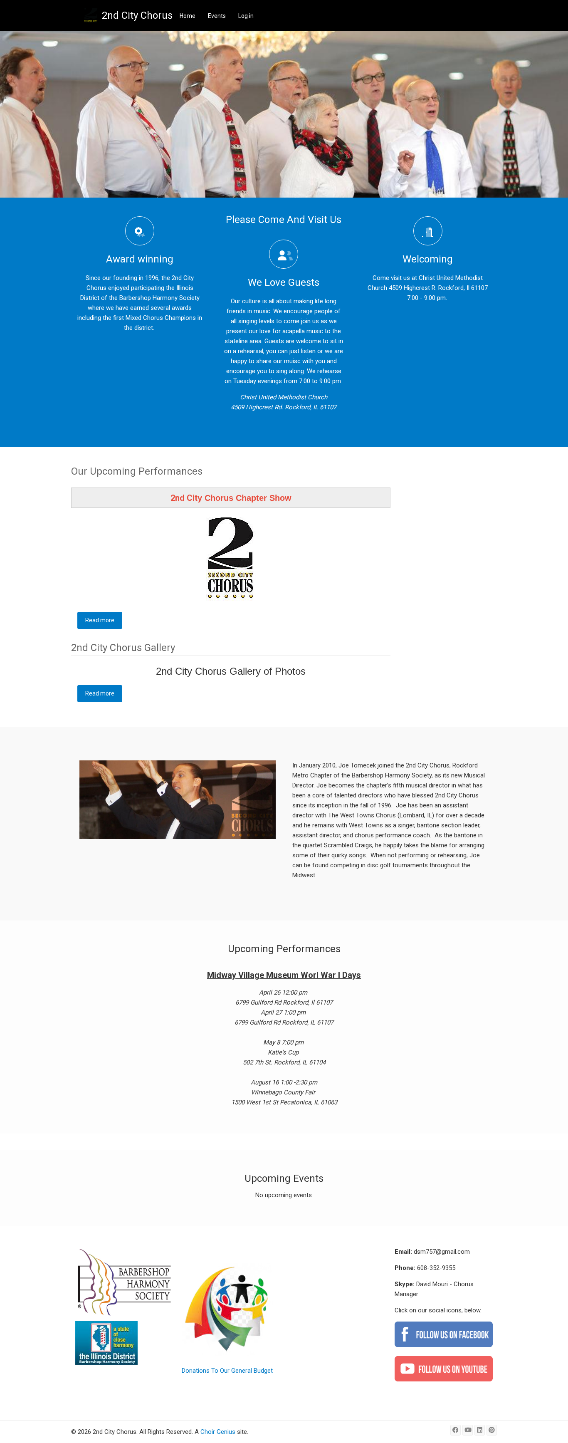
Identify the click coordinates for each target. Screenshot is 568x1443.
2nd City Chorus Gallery (123, 647)
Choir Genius (217, 1432)
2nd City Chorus (137, 15)
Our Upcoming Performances (137, 471)
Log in (246, 15)
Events (217, 15)
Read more (103, 620)
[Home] (91, 15)
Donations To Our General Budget (227, 1370)
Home (187, 15)
